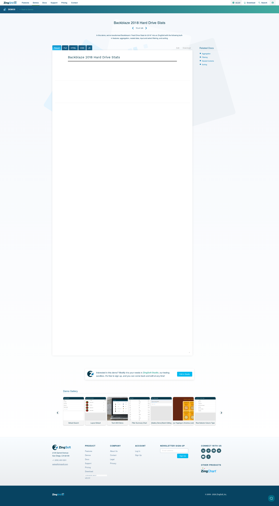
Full (65, 47)
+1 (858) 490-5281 (59, 460)
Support (88, 463)
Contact (113, 455)
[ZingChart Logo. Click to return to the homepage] (10, 2)
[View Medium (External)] (219, 450)
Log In (137, 451)
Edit (177, 48)
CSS (82, 47)
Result (57, 47)
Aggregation (206, 53)
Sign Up (138, 455)
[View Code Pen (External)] (208, 450)
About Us (114, 451)
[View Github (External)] (214, 450)
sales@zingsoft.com (60, 464)
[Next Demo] (146, 28)
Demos (88, 455)
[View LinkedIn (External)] (203, 450)
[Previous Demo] (133, 28)
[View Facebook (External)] (208, 457)
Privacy (113, 463)
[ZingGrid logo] (58, 494)
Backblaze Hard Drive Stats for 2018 (108, 73)
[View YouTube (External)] (203, 457)
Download (187, 48)
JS (89, 47)
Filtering (205, 57)
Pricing (88, 467)
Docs (87, 459)
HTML (73, 47)
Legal (112, 459)
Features (88, 451)
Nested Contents (208, 61)
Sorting (204, 64)
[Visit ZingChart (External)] (209, 472)
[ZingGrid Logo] (61, 447)
